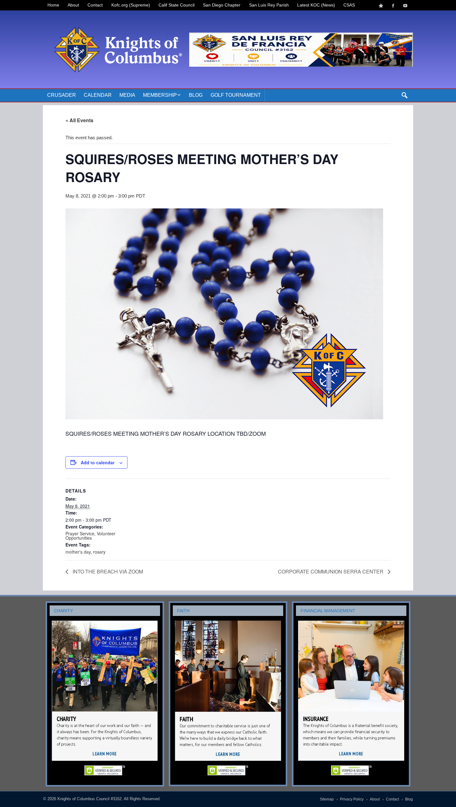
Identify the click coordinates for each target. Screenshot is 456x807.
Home (53, 5)
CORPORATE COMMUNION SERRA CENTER (331, 571)
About (73, 5)
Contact (95, 5)
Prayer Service (79, 533)
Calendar (98, 95)
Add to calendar (97, 462)
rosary (99, 552)
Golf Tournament (236, 95)
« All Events (79, 120)
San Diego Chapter (221, 5)
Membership (160, 95)
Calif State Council (176, 5)
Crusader (61, 95)
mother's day (78, 552)
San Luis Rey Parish (269, 5)
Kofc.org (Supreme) (130, 5)
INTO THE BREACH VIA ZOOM (107, 571)
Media (127, 95)
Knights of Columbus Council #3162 (89, 798)
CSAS (349, 5)
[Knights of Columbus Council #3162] (116, 17)
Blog (196, 95)
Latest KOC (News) (316, 5)
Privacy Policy (352, 799)
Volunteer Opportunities (90, 535)
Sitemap (327, 799)
